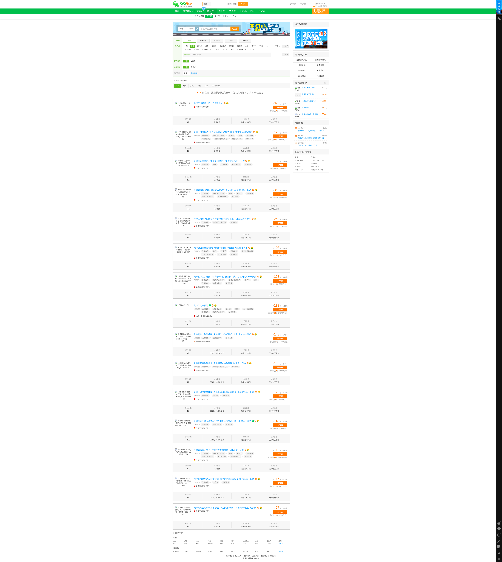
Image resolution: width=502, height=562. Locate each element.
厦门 (229, 4)
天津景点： (188, 55)
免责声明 (255, 556)
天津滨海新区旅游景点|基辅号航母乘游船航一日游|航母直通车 (222, 219)
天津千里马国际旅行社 (204, 316)
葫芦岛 (199, 46)
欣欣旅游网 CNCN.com (251, 558)
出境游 (225, 16)
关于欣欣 (229, 556)
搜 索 (243, 4)
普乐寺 (225, 49)
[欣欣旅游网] (182, 4)
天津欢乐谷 (299, 160)
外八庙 (252, 49)
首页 (177, 11)
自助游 (221, 11)
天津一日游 (299, 170)
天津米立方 (299, 167)
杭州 (267, 46)
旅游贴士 (302, 76)
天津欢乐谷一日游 (317, 160)
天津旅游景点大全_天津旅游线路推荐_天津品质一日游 (219, 450)
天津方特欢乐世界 (317, 170)
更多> (325, 83)
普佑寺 (196, 49)
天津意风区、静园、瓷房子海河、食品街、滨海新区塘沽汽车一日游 (225, 277)
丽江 (197, 541)
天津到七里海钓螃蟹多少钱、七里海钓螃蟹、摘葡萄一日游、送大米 (225, 508)
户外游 (186, 551)
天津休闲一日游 (201, 305)
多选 (286, 46)
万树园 (231, 46)
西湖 (261, 46)
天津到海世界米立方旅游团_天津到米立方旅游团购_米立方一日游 (224, 479)
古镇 (221, 551)
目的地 (243, 11)
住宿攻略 (302, 65)
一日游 (233, 16)
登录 (318, 10)
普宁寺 (254, 46)
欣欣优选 (200, 11)
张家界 (269, 541)
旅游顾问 (187, 11)
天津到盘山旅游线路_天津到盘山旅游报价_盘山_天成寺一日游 (222, 334)
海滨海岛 (217, 41)
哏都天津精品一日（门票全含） (208, 103)
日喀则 (210, 543)
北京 (246, 46)
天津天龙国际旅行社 (203, 143)
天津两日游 (315, 163)
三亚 (234, 4)
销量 (184, 86)
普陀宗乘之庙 (241, 49)
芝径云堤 (187, 49)
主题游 (232, 11)
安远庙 (217, 49)
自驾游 (245, 551)
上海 (256, 541)
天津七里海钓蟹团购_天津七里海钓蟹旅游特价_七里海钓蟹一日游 (224, 392)
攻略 (252, 11)
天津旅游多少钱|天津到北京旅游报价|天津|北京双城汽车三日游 (222, 190)
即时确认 (218, 86)
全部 (189, 41)
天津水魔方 (315, 167)
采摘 (268, 551)
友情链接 (273, 556)
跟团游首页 (199, 16)
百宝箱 (261, 11)
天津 (192, 46)
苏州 (185, 543)
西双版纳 (246, 541)
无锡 (244, 543)
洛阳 (280, 541)
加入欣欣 (238, 556)
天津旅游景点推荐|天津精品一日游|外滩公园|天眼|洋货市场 (220, 248)
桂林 (197, 543)
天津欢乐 (314, 157)
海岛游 (198, 551)
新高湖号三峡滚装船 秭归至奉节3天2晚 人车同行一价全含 (312, 138)
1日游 (193, 61)
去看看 (280, 107)
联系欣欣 (264, 556)
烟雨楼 (239, 46)
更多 (276, 46)
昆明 (185, 541)
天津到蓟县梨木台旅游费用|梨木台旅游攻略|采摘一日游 (219, 161)
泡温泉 (210, 551)
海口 (174, 543)
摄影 (233, 551)
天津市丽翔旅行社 (202, 107)
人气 (192, 86)
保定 (206, 46)
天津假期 (298, 163)
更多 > (280, 543)
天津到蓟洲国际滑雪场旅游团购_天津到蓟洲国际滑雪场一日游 (222, 421)
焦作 (233, 543)
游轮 (256, 551)
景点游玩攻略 (320, 60)
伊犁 (232, 49)
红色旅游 (245, 41)
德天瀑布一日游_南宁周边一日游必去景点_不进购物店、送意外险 (312, 131)
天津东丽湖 (197, 55)
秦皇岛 (214, 46)
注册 (323, 10)
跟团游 (210, 11)
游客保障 (293, 4)
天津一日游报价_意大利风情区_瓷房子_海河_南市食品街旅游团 (223, 132)
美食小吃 (302, 70)
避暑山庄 (223, 46)
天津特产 (320, 70)
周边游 (209, 16)
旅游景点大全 (301, 60)
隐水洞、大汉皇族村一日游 (307, 145)
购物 (231, 41)
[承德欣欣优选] (310, 38)
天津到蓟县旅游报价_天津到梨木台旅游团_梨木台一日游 (220, 363)
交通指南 (320, 65)
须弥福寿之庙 (206, 49)
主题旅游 (176, 548)
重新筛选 (194, 73)
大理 (209, 541)
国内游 (217, 16)
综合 (177, 86)
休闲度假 (203, 41)
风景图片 (320, 76)
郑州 (256, 543)
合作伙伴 (247, 556)
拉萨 (221, 543)
